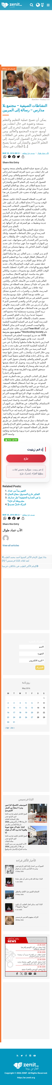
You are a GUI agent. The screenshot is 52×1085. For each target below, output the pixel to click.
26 (26, 717)
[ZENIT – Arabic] (15, 5)
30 (8, 722)
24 (14, 717)
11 (20, 708)
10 (14, 708)
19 (26, 713)
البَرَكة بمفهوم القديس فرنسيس (26, 917)
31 (14, 722)
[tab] (15, 940)
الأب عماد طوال (43, 153)
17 (14, 713)
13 (32, 708)
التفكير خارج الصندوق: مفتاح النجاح (24, 494)
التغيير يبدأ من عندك (17, 490)
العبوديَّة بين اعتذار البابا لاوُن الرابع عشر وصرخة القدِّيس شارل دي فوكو (29, 867)
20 (32, 713)
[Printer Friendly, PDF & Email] (11, 439)
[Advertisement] (26, 37)
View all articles (11, 545)
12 (26, 708)
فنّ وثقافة (6, 68)
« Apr (7, 728)
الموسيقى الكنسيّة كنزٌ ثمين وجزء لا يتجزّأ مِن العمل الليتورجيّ (16, 808)
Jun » (12, 728)
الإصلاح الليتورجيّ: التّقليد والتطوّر (27, 892)
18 (20, 713)
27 (32, 717)
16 (8, 713)
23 (8, 717)
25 (20, 717)
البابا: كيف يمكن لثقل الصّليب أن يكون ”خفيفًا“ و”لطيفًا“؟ (29, 905)
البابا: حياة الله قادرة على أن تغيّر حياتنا (29, 879)
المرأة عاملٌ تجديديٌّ (17, 504)
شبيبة (13, 68)
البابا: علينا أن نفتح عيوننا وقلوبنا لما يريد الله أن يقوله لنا (16, 830)
